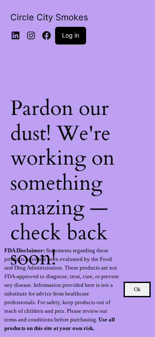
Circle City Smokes (49, 17)
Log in (70, 35)
